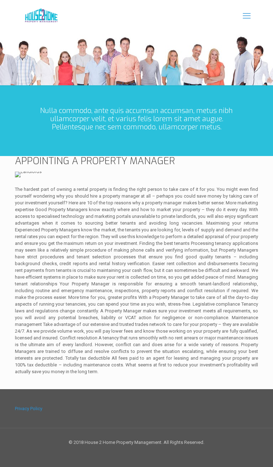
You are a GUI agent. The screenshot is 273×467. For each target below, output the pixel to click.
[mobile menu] (247, 16)
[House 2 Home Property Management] (41, 16)
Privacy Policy (28, 408)
